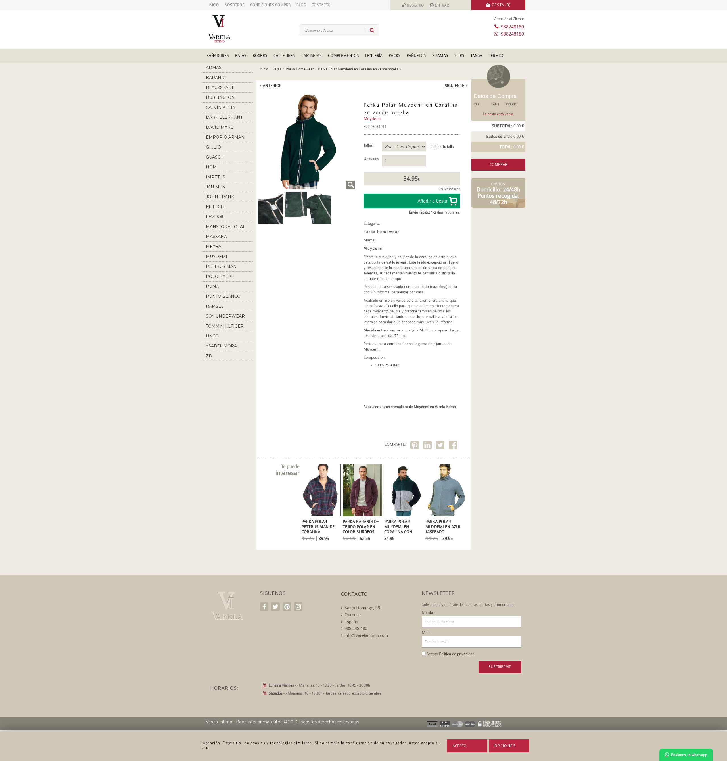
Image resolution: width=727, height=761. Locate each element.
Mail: (426, 632)
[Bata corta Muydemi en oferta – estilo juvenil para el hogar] (270, 207)
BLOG (301, 5)
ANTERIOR (272, 85)
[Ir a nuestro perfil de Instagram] (298, 606)
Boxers (260, 55)
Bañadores (217, 55)
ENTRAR (442, 5)
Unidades (371, 159)
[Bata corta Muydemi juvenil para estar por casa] (306, 140)
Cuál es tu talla (442, 147)
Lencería (374, 55)
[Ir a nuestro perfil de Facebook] (264, 606)
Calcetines (284, 55)
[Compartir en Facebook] (453, 446)
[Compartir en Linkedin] (428, 446)
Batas (240, 55)
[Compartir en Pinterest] (415, 446)
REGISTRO (415, 5)
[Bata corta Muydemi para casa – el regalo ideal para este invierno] (295, 207)
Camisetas (311, 55)
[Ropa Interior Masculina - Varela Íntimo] (228, 28)
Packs (394, 55)
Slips (459, 55)
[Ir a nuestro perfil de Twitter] (275, 606)
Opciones (505, 746)
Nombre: (429, 612)
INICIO (214, 5)
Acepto (459, 746)
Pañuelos (416, 55)
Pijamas (440, 55)
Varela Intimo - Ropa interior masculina (244, 721)
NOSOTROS (235, 5)
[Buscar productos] (370, 30)
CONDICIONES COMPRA (270, 5)
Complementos (343, 55)
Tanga (476, 55)
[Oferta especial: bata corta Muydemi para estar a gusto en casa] (319, 207)
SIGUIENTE (454, 85)
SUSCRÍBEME (499, 667)
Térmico (497, 55)
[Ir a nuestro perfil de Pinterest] (287, 606)
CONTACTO (321, 5)
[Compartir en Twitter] (440, 446)
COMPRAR (498, 164)
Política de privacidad (456, 654)
